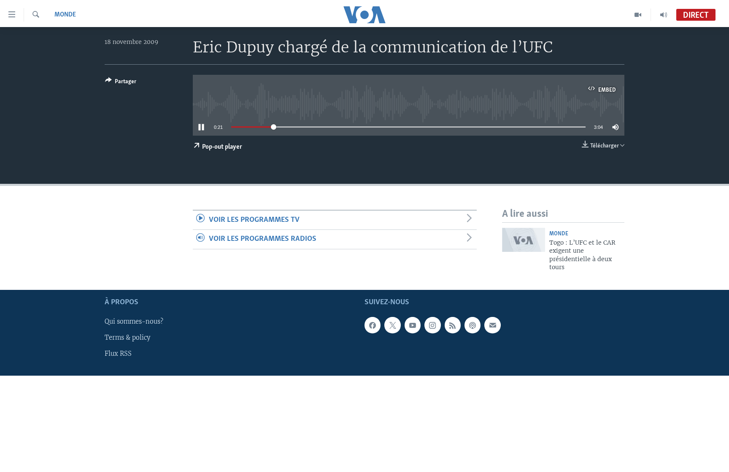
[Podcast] (472, 325)
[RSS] (453, 325)
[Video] (638, 14)
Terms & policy (127, 338)
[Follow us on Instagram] (432, 325)
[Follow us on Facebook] (372, 325)
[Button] (120, 83)
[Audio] (663, 14)
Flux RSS (118, 354)
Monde (65, 14)
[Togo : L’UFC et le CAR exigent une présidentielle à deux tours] (523, 240)
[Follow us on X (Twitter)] (392, 325)
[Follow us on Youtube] (413, 325)
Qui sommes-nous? (134, 322)
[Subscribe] (492, 325)
